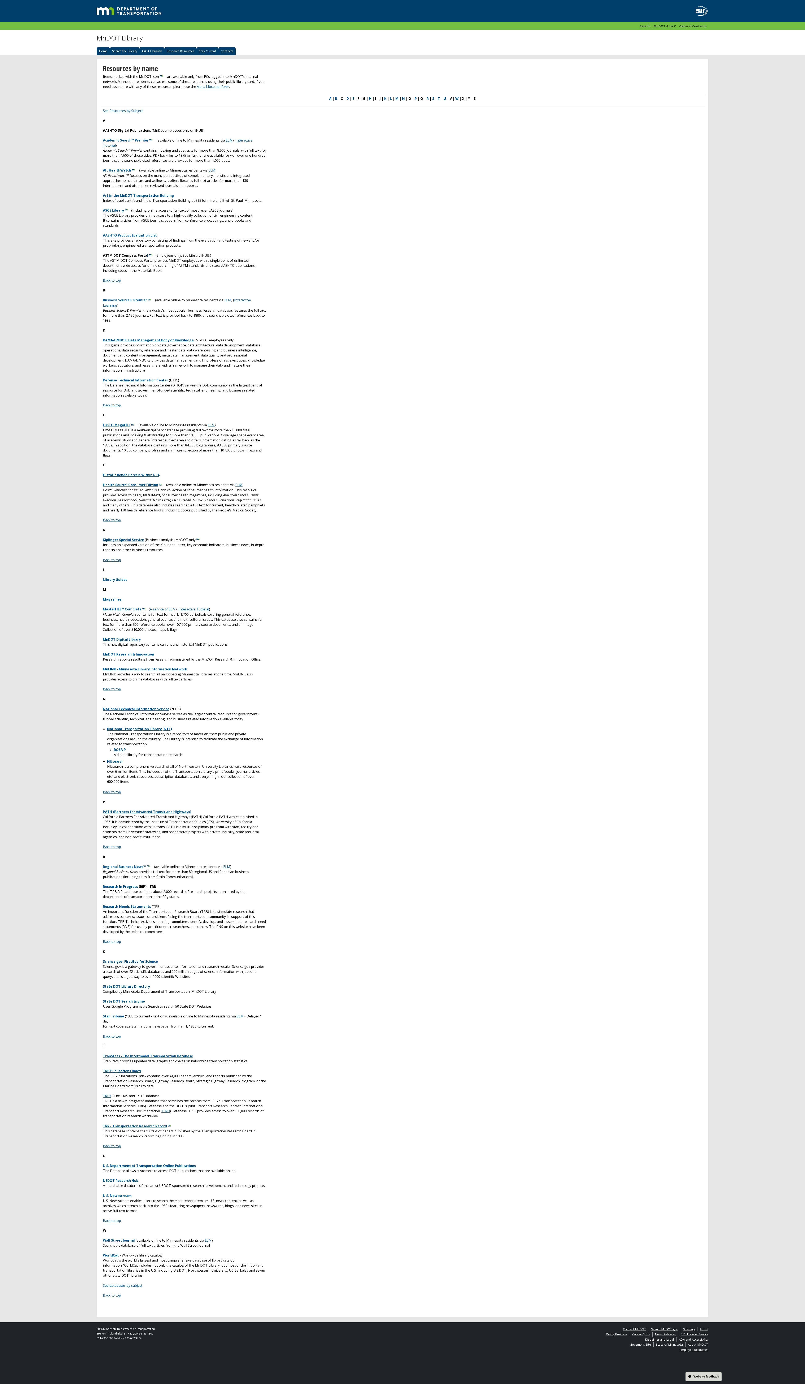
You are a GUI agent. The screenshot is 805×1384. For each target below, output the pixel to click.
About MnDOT (698, 1344)
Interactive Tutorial (194, 609)
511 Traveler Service (694, 1334)
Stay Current (207, 51)
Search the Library (124, 51)
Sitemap (689, 1329)
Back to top (112, 280)
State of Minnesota (669, 1344)
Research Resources (180, 51)
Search (645, 26)
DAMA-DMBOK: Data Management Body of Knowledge (148, 340)
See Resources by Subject (123, 110)
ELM (229, 140)
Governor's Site (640, 1344)
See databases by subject (122, 1285)
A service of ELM (163, 609)
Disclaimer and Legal (659, 1339)
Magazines (112, 599)
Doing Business (616, 1334)
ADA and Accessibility (693, 1339)
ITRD (166, 1111)
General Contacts (693, 26)
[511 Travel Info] (699, 11)
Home (103, 51)
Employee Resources (694, 1350)
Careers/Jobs (641, 1334)
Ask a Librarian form (213, 86)
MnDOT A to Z (665, 26)
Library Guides (115, 579)
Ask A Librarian (152, 51)
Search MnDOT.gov (664, 1329)
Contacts (227, 51)
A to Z (704, 1329)
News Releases (665, 1334)
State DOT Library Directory (126, 986)
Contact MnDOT (634, 1329)
